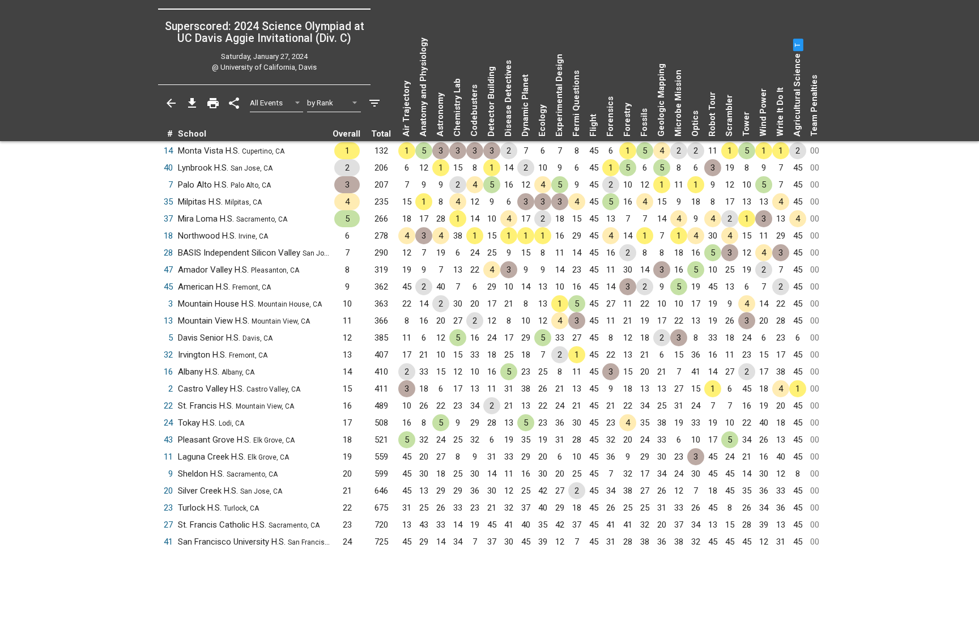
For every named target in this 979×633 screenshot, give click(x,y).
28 (168, 253)
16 (168, 372)
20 (168, 491)
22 (168, 406)
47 (168, 270)
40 (168, 168)
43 (168, 440)
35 (168, 202)
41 (168, 542)
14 (168, 151)
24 (168, 423)
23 (168, 508)
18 (168, 236)
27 (168, 525)
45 (168, 287)
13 (168, 321)
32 (168, 355)
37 (168, 219)
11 (168, 457)
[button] (797, 45)
